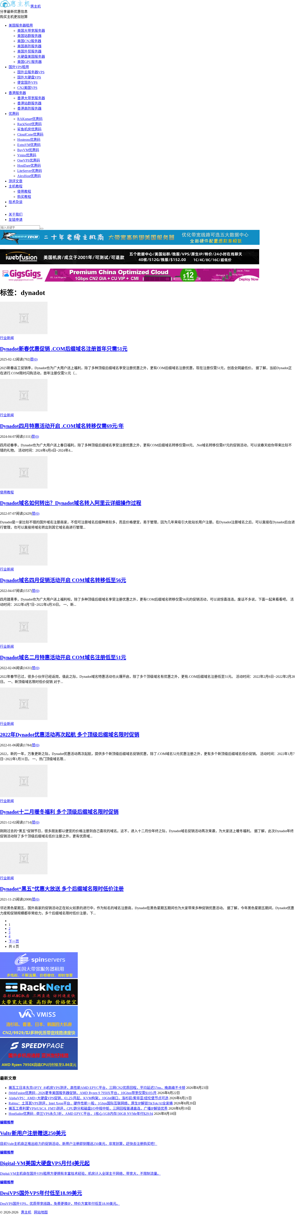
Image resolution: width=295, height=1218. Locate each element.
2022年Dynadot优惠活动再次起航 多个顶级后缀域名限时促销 (69, 734)
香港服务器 (17, 93)
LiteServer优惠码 (29, 171)
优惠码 (14, 113)
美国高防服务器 (29, 46)
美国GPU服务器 (29, 62)
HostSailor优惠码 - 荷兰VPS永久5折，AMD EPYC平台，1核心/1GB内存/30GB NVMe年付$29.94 (81, 1113)
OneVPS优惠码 (28, 160)
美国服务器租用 (21, 25)
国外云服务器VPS (30, 72)
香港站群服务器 (29, 103)
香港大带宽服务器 (31, 98)
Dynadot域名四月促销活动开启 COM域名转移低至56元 (63, 580)
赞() (34, 359)
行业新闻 (7, 338)
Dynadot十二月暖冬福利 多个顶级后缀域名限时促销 (59, 812)
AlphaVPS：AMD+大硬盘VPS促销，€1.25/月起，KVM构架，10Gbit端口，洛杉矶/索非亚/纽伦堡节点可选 (88, 1098)
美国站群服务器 (29, 36)
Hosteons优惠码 (28, 139)
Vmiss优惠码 (26, 155)
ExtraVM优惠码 (29, 145)
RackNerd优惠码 (29, 124)
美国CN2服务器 (29, 41)
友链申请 (15, 219)
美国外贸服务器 (29, 51)
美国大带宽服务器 (31, 30)
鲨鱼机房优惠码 (29, 129)
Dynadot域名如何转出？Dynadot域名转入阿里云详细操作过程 (70, 503)
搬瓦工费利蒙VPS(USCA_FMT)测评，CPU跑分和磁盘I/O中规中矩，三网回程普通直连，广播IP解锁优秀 (88, 1108)
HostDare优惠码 (29, 165)
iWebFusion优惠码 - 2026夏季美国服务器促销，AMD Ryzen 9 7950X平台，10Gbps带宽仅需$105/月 (83, 1093)
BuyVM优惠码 (28, 150)
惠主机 (35, 6)
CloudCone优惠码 (30, 134)
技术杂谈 (15, 202)
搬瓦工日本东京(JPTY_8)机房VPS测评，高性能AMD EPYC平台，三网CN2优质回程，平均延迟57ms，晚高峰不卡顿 (97, 1088)
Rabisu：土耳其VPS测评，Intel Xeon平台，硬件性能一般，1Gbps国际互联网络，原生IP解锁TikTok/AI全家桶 (91, 1103)
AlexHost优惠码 (29, 176)
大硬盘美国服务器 (31, 56)
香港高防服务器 (29, 108)
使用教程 (24, 191)
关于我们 (15, 214)
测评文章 (15, 181)
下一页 (14, 941)
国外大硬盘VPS (29, 77)
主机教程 (15, 186)
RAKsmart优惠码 (30, 119)
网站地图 (41, 1212)
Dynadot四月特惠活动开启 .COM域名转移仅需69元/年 (62, 426)
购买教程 (24, 197)
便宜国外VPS (27, 82)
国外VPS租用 (19, 67)
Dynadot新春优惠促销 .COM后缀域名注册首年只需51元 (63, 349)
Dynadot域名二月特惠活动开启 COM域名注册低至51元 (63, 657)
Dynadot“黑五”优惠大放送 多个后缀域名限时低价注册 (62, 889)
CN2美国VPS (27, 88)
